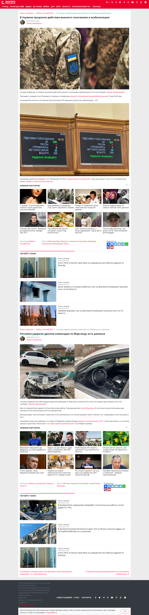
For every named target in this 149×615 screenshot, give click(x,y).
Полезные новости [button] (81, 6)
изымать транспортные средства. (39, 181)
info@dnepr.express (28, 607)
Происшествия (17, 6)
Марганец (61, 486)
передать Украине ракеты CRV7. (91, 421)
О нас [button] (76, 597)
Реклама (97, 6)
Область (66, 6)
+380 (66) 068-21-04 (25, 605)
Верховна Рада (54, 241)
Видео (29, 6)
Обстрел (66, 483)
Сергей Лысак (94, 483)
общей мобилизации (97, 96)
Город (5, 6)
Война (46, 6)
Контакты (86, 597)
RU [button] (107, 2)
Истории (37, 6)
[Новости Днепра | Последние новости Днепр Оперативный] (8, 2)
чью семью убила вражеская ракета (61, 423)
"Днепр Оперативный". (116, 92)
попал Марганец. (87, 408)
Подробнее (50, 612)
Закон (66, 244)
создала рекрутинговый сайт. (78, 179)
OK (125, 611)
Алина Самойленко (34, 23)
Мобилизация (57, 244)
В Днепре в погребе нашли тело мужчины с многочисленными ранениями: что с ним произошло (46, 572)
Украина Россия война (78, 241)
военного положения (78, 96)
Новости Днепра (27, 13)
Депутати (64, 241)
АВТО (58, 6)
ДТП (53, 6)
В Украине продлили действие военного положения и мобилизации (107, 572)
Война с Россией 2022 (44, 13)
